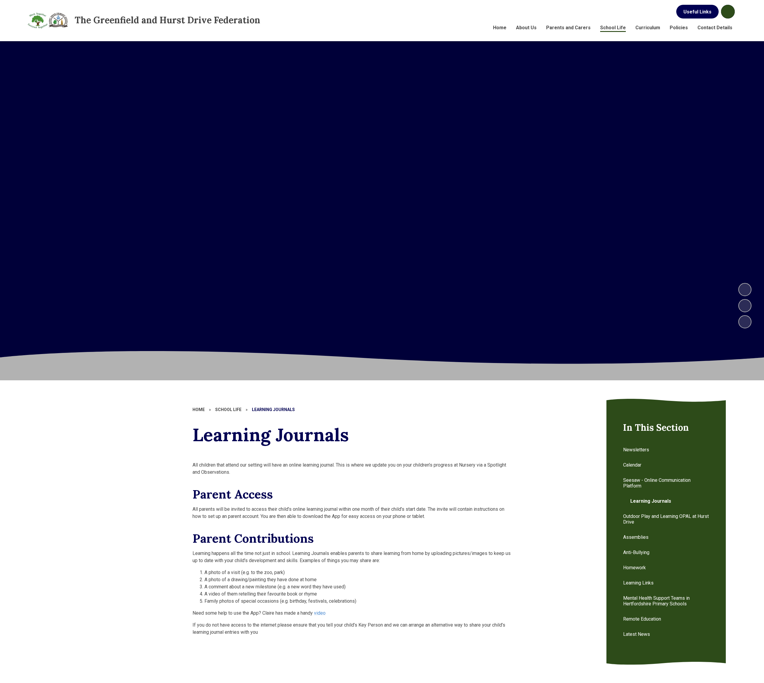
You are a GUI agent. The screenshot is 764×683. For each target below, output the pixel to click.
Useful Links (697, 12)
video (320, 613)
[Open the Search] (728, 12)
